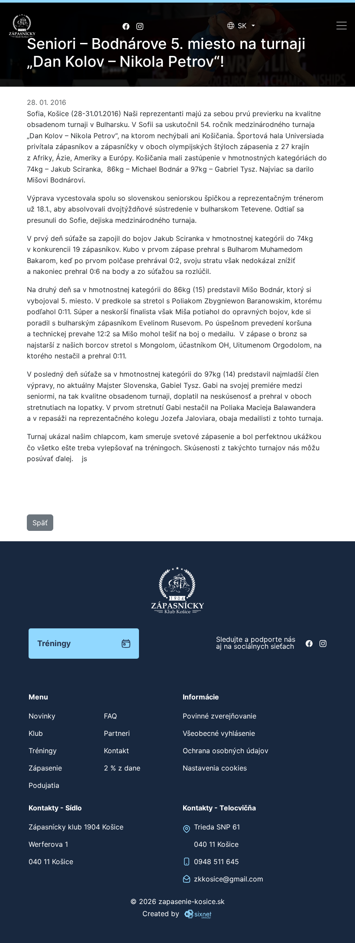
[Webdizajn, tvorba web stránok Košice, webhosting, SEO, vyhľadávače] (197, 913)
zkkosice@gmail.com (228, 879)
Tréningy (54, 643)
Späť (40, 522)
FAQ (110, 716)
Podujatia (44, 785)
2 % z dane (122, 768)
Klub (36, 733)
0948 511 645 (216, 861)
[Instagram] (139, 25)
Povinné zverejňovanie (219, 716)
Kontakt (116, 750)
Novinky (42, 716)
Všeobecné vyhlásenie (219, 733)
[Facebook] (126, 25)
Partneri (117, 733)
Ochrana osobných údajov (225, 750)
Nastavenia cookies (215, 768)
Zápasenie (45, 768)
